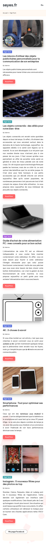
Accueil (5, 13)
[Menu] (42, 5)
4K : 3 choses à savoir (14, 330)
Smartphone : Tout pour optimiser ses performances (23, 404)
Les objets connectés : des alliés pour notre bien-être (23, 127)
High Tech (7, 52)
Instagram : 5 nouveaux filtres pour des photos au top (21, 482)
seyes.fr (10, 5)
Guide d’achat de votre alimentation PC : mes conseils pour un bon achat (22, 242)
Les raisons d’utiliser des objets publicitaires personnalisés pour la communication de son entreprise (21, 59)
